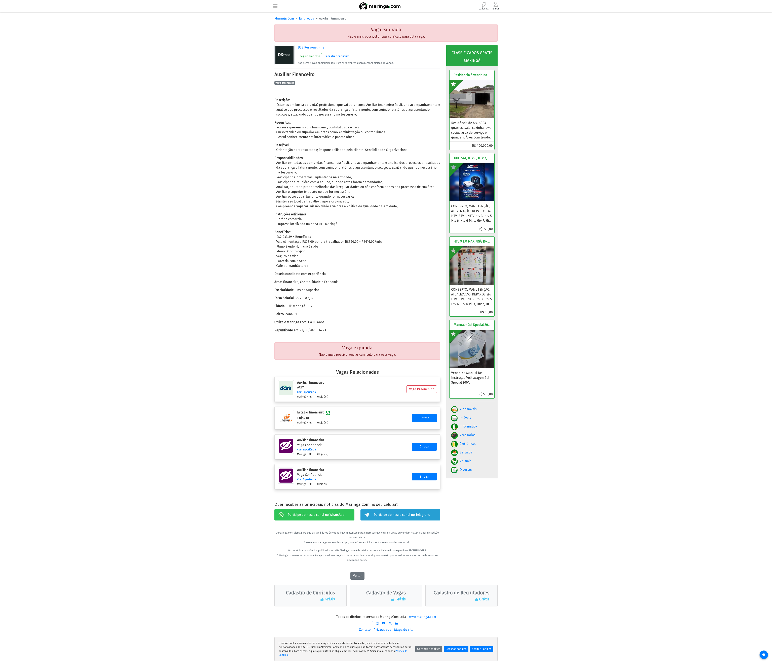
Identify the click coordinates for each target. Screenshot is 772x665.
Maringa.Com (284, 18)
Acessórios (467, 435)
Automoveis (468, 409)
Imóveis (465, 418)
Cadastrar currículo (336, 56)
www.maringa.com (422, 617)
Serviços (466, 452)
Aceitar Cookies (482, 649)
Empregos (306, 18)
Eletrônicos (468, 444)
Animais (465, 461)
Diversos (466, 470)
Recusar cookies (456, 649)
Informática (468, 426)
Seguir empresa (310, 56)
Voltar (357, 576)
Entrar (424, 418)
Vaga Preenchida (421, 389)
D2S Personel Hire (311, 47)
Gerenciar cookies (428, 649)
